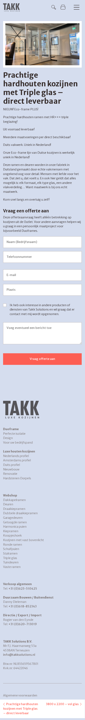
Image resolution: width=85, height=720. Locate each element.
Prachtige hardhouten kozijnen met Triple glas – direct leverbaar (20, 708)
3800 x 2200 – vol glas (62, 704)
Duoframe (11, 429)
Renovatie (10, 474)
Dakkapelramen (14, 500)
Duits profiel (11, 465)
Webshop (10, 495)
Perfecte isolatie (14, 434)
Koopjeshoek (12, 535)
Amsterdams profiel (17, 460)
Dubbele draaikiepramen (20, 513)
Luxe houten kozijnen (19, 451)
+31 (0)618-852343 (22, 606)
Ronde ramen (12, 544)
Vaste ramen (12, 567)
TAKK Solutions (12, 7)
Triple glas (10, 558)
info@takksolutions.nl (19, 655)
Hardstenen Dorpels (17, 478)
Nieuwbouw (11, 469)
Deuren (8, 504)
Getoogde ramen (15, 522)
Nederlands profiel (16, 456)
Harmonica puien (15, 526)
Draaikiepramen (14, 509)
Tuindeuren (11, 562)
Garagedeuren (13, 518)
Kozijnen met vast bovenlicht (23, 540)
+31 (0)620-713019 (22, 624)
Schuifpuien (11, 549)
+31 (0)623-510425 (22, 588)
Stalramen (10, 553)
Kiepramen (10, 531)
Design (8, 438)
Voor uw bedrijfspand (18, 442)
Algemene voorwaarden (20, 695)
